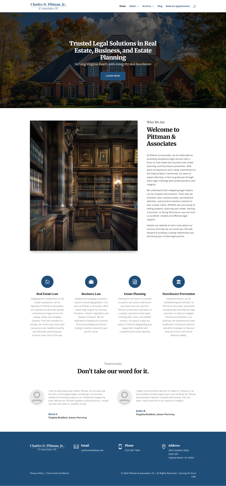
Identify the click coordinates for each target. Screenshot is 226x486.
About (132, 6)
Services (146, 6)
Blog (160, 6)
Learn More (113, 76)
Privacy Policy (37, 473)
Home (122, 6)
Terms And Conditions (57, 473)
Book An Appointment (178, 6)
